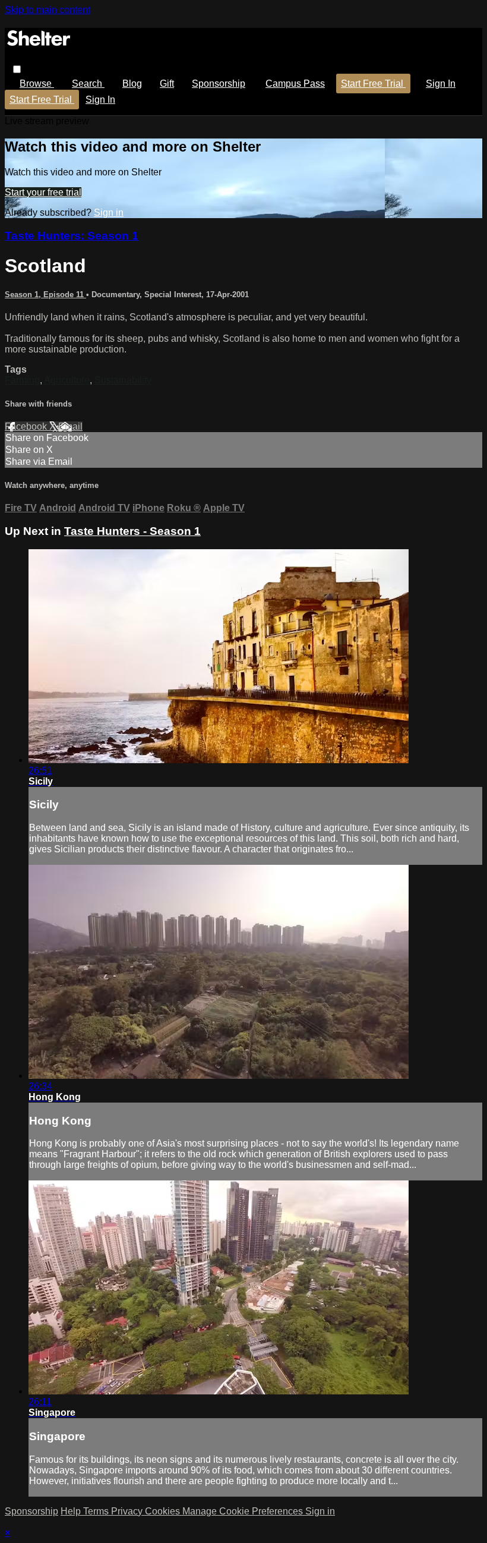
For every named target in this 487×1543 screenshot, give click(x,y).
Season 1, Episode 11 (45, 294)
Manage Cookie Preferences (243, 1511)
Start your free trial (43, 192)
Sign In (100, 100)
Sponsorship (218, 83)
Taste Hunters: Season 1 (71, 235)
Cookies (163, 1511)
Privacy (128, 1511)
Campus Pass (295, 83)
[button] (17, 69)
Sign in (441, 83)
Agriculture (67, 380)
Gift (167, 83)
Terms (97, 1511)
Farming (22, 380)
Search (88, 83)
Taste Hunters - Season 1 (132, 531)
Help (72, 1511)
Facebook (27, 426)
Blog (132, 83)
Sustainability (122, 380)
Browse (37, 83)
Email (70, 426)
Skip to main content (47, 10)
